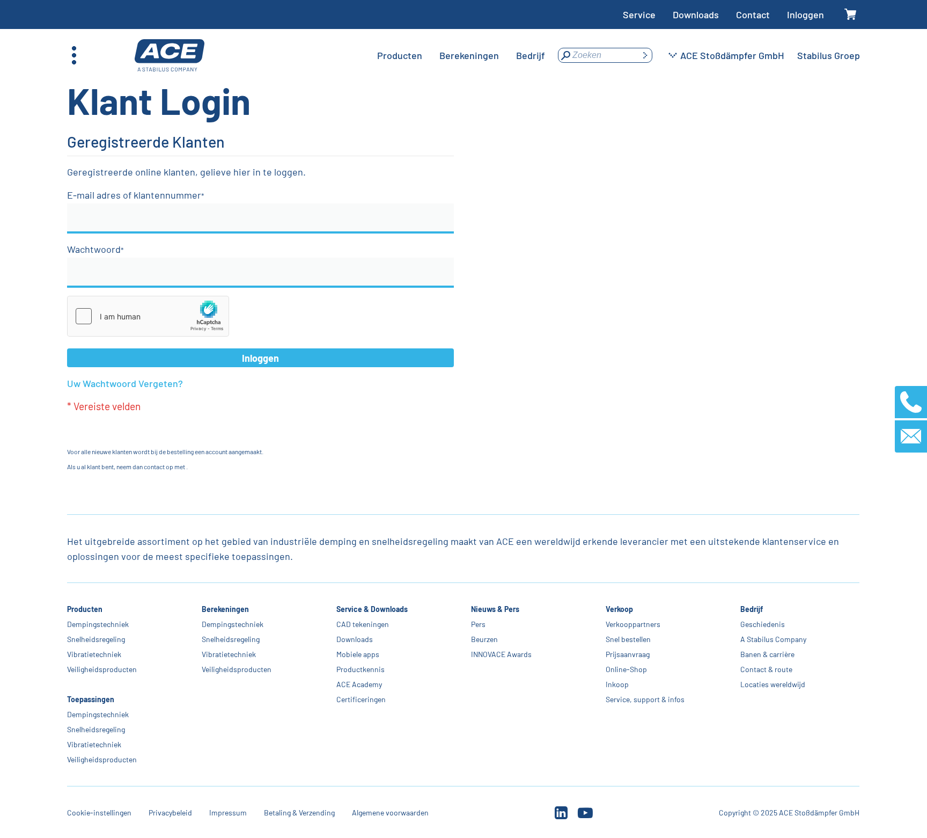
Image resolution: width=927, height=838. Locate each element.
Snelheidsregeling (96, 639)
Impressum (228, 812)
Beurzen (484, 639)
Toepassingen (90, 699)
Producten (84, 609)
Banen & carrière (767, 654)
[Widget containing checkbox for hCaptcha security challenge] (148, 316)
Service (639, 14)
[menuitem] (399, 55)
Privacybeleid (170, 812)
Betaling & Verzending (299, 812)
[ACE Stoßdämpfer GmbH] (169, 55)
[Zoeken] (644, 55)
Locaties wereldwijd (772, 684)
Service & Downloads (372, 609)
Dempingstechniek (98, 624)
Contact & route (766, 669)
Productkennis (360, 669)
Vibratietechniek (94, 654)
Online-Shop (626, 669)
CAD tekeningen (362, 624)
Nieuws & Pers (495, 609)
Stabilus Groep (828, 55)
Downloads (696, 14)
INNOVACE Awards (501, 654)
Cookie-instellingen (99, 812)
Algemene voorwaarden (390, 812)
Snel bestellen (628, 639)
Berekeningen (225, 609)
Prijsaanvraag (628, 654)
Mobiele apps (357, 654)
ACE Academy (359, 684)
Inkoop (617, 684)
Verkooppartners (633, 624)
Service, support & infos (645, 699)
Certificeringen (361, 699)
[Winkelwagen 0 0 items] (850, 14)
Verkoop (619, 609)
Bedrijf (751, 609)
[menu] (461, 55)
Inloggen (805, 14)
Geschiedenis (762, 624)
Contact (753, 14)
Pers (478, 624)
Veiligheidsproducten (102, 669)
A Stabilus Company (773, 639)
